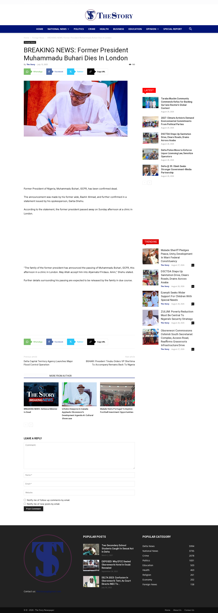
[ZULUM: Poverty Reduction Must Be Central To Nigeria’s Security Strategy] (150, 318)
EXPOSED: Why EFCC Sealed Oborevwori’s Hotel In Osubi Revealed (116, 564)
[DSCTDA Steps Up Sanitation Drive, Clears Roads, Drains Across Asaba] (150, 138)
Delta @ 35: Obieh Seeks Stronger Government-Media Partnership (176, 169)
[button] (190, 29)
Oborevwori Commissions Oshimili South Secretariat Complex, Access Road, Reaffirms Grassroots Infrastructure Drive (177, 338)
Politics (79, 28)
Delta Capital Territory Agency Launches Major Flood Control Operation (48, 363)
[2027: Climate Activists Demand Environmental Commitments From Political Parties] (150, 121)
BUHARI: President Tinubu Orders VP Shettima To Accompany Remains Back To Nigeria (110, 363)
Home (53, 2)
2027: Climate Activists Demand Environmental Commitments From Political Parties (177, 121)
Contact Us (73, 2)
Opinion (151, 28)
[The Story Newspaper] (109, 15)
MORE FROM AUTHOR (60, 376)
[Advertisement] (79, 163)
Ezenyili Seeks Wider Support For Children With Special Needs (176, 296)
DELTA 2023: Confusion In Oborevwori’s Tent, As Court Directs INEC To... (116, 580)
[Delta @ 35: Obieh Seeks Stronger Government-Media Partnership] (150, 170)
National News (57, 28)
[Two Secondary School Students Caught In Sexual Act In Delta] (91, 549)
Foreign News (38, 37)
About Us (62, 2)
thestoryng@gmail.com (48, 591)
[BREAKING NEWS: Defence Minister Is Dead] (41, 394)
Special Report (172, 28)
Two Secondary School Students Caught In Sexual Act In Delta (118, 548)
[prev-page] (26, 425)
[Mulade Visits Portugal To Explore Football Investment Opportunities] (117, 394)
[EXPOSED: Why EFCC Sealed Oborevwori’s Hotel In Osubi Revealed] (91, 565)
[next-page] (31, 425)
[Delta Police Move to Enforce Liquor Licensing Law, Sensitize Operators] (150, 154)
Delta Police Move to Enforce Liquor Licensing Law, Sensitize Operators (177, 153)
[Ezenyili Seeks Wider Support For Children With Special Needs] (150, 299)
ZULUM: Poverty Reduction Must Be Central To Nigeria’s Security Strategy (177, 315)
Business (118, 28)
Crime (91, 28)
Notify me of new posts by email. (43, 504)
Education (135, 28)
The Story (31, 64)
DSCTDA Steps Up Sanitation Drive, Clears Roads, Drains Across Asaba (176, 137)
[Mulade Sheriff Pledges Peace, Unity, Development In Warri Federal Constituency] (150, 256)
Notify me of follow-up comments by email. (48, 500)
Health (104, 28)
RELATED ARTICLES (36, 376)
